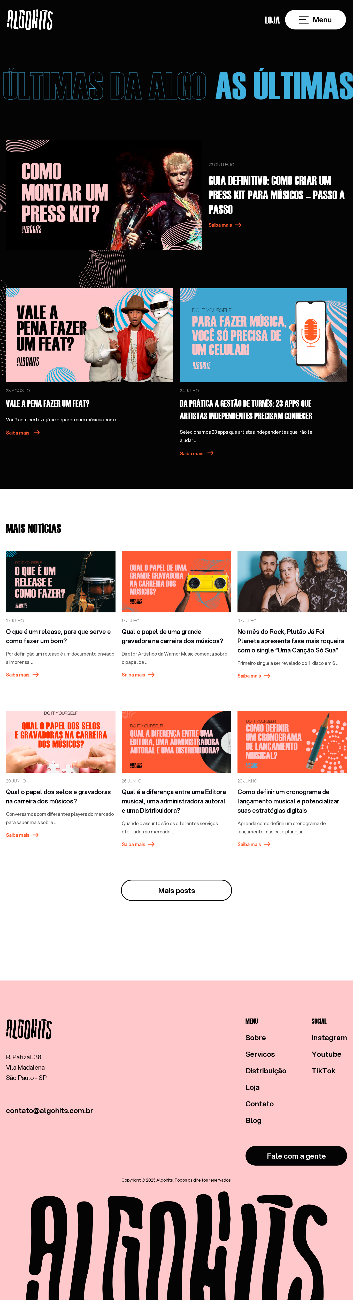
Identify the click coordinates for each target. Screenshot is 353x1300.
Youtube (326, 1054)
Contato (259, 1103)
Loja (272, 20)
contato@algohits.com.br (49, 1110)
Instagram (329, 1037)
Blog (253, 1120)
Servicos (260, 1054)
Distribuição (265, 1070)
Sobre (255, 1037)
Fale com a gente (296, 1156)
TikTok (323, 1070)
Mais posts (176, 890)
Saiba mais (220, 225)
